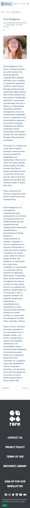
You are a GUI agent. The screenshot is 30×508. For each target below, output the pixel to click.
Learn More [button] (22, 501)
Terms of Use (15, 456)
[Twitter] (13, 495)
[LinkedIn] (17, 495)
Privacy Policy (15, 447)
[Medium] (25, 495)
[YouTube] (20, 495)
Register (24, 3)
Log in (19, 3)
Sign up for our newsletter (15, 484)
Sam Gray (24, 388)
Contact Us (15, 438)
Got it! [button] (4, 505)
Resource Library (15, 466)
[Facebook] (6, 495)
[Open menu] (28, 4)
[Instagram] (9, 495)
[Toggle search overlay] (15, 4)
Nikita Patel (6, 388)
